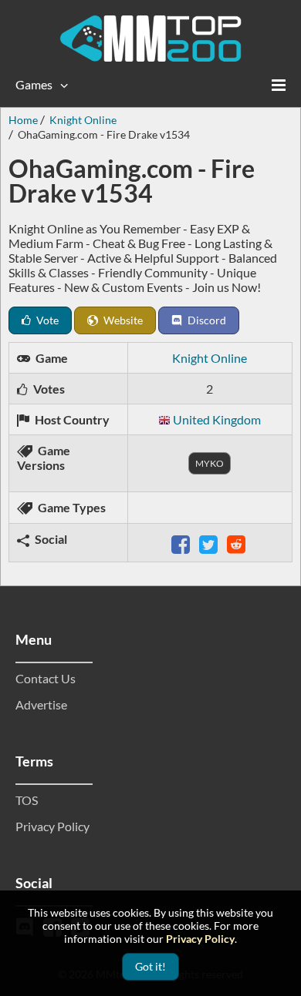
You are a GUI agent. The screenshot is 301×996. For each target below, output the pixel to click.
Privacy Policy (52, 826)
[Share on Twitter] (210, 543)
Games (33, 84)
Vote (46, 320)
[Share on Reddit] (238, 543)
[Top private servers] (150, 38)
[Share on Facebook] (182, 543)
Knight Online (209, 357)
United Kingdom (217, 419)
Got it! (150, 966)
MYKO (209, 463)
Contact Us (45, 678)
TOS (26, 800)
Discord (205, 320)
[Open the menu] (279, 85)
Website (122, 320)
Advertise (41, 704)
